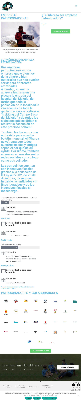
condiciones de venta (47, 386)
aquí (56, 395)
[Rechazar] (79, 396)
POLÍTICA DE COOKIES (6, 386)
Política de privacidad (49, 398)
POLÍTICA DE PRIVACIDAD (20, 386)
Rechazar (37, 398)
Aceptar (28, 398)
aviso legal (34, 386)
